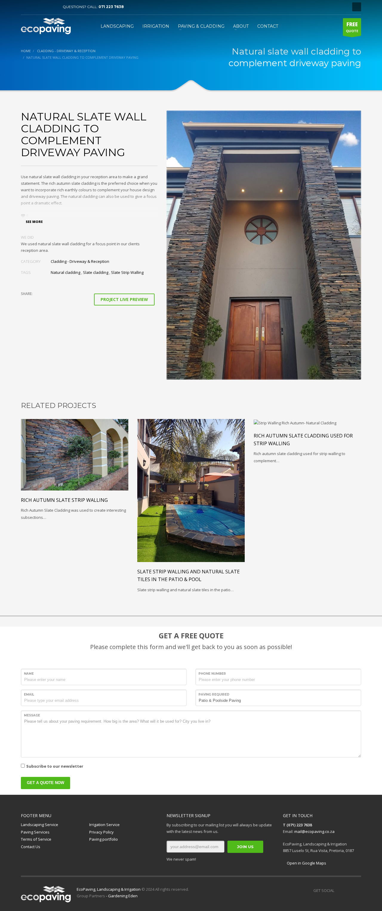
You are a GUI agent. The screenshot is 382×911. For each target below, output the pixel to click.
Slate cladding (95, 272)
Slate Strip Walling (127, 272)
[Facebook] (25, 6)
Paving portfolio (103, 839)
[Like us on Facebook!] (338, 890)
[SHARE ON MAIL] (67, 301)
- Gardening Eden (121, 895)
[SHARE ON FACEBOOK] (35, 301)
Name (29, 674)
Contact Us (30, 846)
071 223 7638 (111, 6)
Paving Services (35, 832)
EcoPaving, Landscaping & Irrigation (109, 889)
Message (32, 715)
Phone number (212, 674)
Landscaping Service (39, 824)
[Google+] (356, 890)
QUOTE (352, 27)
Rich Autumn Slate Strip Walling (64, 500)
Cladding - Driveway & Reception (80, 261)
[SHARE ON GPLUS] (46, 301)
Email (29, 694)
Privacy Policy (101, 832)
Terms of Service (36, 839)
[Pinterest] (43, 6)
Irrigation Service (104, 824)
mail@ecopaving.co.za (314, 831)
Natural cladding (65, 272)
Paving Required (213, 694)
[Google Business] (52, 6)
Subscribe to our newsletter (54, 766)
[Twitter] (34, 6)
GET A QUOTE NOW (45, 782)
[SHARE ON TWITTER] (25, 301)
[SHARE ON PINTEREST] (56, 301)
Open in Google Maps (306, 863)
